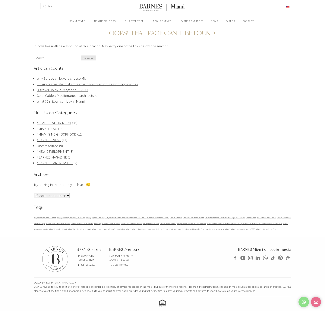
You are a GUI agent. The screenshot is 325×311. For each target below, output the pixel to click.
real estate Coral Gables (266, 217)
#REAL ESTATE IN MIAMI (54, 122)
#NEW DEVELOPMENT (53, 151)
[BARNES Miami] (235, 261)
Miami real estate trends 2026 (243, 229)
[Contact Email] (316, 302)
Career (230, 21)
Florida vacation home (171, 229)
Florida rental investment (131, 223)
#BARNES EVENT (49, 140)
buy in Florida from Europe (45, 217)
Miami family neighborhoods (79, 229)
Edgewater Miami (237, 217)
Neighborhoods (105, 21)
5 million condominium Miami (217, 217)
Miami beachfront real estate (58, 223)
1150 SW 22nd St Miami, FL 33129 (85, 257)
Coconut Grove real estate (193, 217)
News (214, 21)
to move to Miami (223, 229)
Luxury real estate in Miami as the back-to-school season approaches (87, 84)
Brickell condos (176, 217)
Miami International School (267, 229)
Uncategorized (47, 145)
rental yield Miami (123, 229)
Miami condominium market (219, 223)
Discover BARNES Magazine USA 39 (62, 90)
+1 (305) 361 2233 (86, 264)
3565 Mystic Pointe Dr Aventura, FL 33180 (120, 257)
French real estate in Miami (82, 223)
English (281, 7)
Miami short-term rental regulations (147, 229)
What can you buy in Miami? (103, 229)
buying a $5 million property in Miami (101, 217)
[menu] (35, 4)
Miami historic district (58, 229)
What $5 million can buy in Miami (61, 101)
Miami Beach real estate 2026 (270, 223)
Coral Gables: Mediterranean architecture (67, 95)
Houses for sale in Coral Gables (193, 223)
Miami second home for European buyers (198, 229)
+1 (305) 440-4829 (118, 264)
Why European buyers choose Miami (63, 78)
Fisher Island (251, 217)
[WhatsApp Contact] (303, 302)
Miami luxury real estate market (244, 223)
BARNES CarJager (192, 21)
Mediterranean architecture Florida (132, 217)
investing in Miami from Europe (107, 223)
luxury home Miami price (170, 223)
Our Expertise (134, 21)
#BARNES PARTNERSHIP (55, 163)
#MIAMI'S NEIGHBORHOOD (56, 134)
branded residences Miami (158, 217)
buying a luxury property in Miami (71, 217)
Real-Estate (77, 21)
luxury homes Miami (151, 223)
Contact (248, 21)
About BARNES (162, 21)
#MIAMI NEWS (47, 128)
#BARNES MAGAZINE (52, 157)
